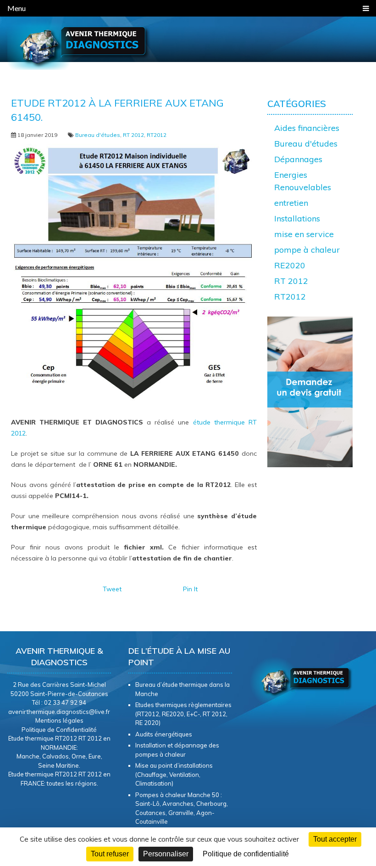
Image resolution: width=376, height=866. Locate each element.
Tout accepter (335, 839)
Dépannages (298, 159)
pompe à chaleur (307, 249)
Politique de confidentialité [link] (246, 854)
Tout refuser (110, 854)
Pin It (190, 589)
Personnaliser (165, 854)
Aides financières (306, 128)
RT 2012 (133, 134)
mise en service (304, 234)
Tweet (112, 589)
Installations (297, 218)
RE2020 (289, 265)
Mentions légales (59, 720)
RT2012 (156, 134)
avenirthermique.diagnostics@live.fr (59, 711)
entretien (291, 203)
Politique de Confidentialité (59, 729)
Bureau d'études (97, 134)
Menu (16, 8)
